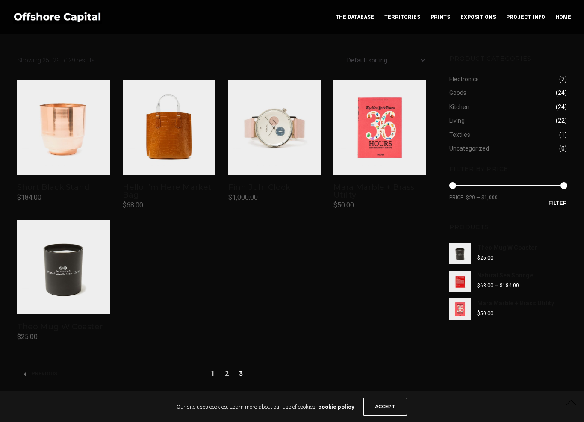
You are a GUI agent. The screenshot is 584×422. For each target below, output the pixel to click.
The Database (355, 17)
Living (457, 120)
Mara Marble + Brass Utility (373, 191)
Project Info (525, 17)
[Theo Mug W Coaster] (63, 267)
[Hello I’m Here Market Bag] (169, 127)
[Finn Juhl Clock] (274, 127)
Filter (558, 203)
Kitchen (459, 106)
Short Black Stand (53, 187)
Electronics (464, 79)
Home (563, 17)
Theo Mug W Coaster (60, 326)
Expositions (478, 17)
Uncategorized (469, 148)
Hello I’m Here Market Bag (167, 191)
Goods (457, 92)
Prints (440, 17)
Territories (402, 17)
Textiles (459, 134)
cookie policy (336, 407)
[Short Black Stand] (63, 127)
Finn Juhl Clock (259, 187)
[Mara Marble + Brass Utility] (379, 127)
